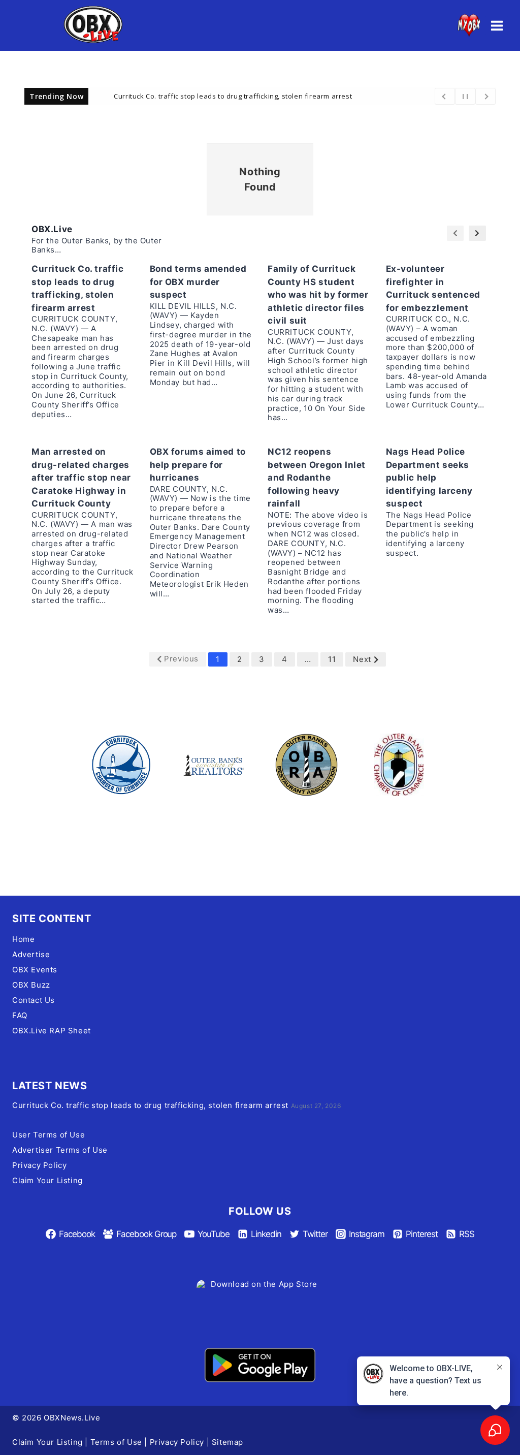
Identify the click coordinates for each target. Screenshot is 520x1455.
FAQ (19, 1015)
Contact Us (33, 1000)
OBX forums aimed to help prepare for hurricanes (198, 465)
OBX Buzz (31, 985)
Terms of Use (116, 1442)
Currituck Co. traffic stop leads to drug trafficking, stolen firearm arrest (233, 95)
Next (362, 659)
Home (23, 939)
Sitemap (227, 1442)
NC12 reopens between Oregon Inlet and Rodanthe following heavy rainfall (317, 478)
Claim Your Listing (47, 1180)
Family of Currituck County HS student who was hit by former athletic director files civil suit (318, 295)
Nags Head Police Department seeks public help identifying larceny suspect (429, 478)
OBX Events (34, 969)
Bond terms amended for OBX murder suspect (198, 282)
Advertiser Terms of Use (60, 1150)
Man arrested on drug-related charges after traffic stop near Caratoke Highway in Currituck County (81, 478)
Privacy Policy (39, 1165)
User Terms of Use (48, 1135)
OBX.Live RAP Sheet (51, 1030)
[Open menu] (496, 25)
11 (332, 659)
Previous (181, 658)
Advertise (31, 954)
